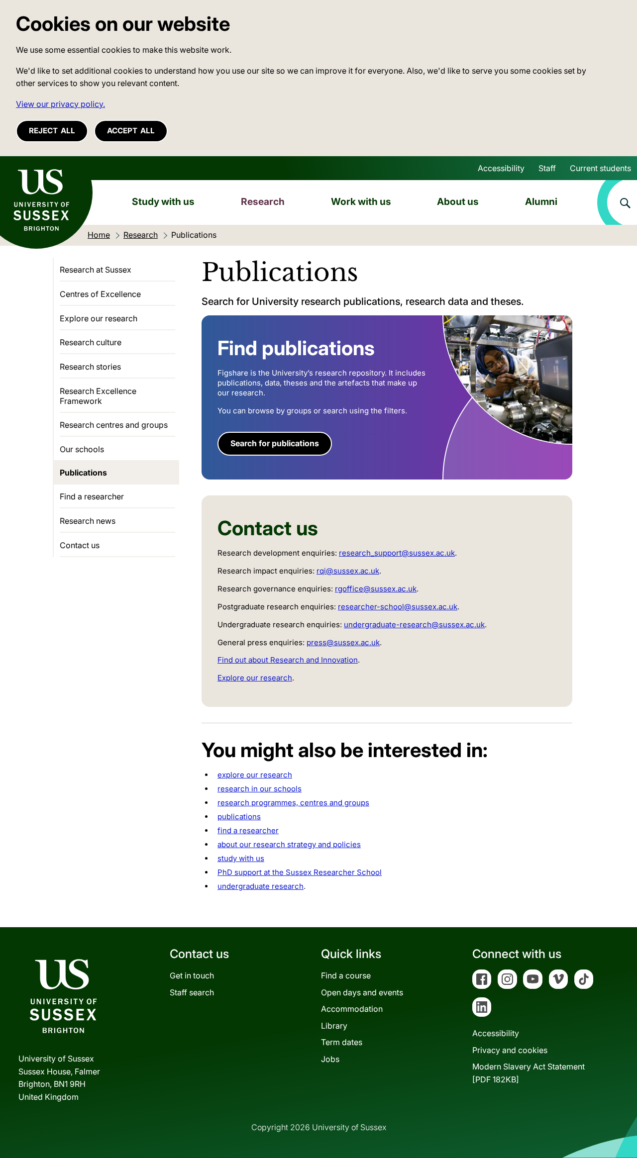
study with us (240, 858)
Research (263, 201)
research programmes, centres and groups (293, 802)
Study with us (163, 201)
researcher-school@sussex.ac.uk (397, 606)
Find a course (346, 975)
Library (334, 1026)
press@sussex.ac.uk (343, 642)
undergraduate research (260, 886)
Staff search (192, 992)
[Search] (617, 202)
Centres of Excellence (100, 294)
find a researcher (248, 830)
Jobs (330, 1059)
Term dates (341, 1042)
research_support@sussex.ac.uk (397, 553)
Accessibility (501, 168)
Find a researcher (92, 496)
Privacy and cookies (509, 1050)
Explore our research (254, 677)
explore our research (254, 774)
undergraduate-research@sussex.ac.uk (414, 624)
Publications (83, 473)
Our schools (82, 449)
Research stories (90, 367)
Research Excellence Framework (98, 396)
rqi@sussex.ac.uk (348, 571)
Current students (600, 168)
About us (458, 201)
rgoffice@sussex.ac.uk (376, 588)
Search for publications (274, 443)
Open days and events (362, 992)
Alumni (541, 201)
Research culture (90, 342)
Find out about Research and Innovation (287, 660)
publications (239, 816)
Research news (87, 521)
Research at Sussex (95, 270)
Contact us (80, 545)
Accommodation (352, 1009)
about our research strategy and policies (289, 844)
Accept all (131, 130)
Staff (547, 168)
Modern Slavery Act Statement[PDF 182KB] (528, 1073)
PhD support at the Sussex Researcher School (299, 872)
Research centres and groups (114, 425)
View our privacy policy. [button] (60, 104)
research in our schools (259, 788)
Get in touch (192, 975)
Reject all (52, 130)
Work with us (361, 201)
